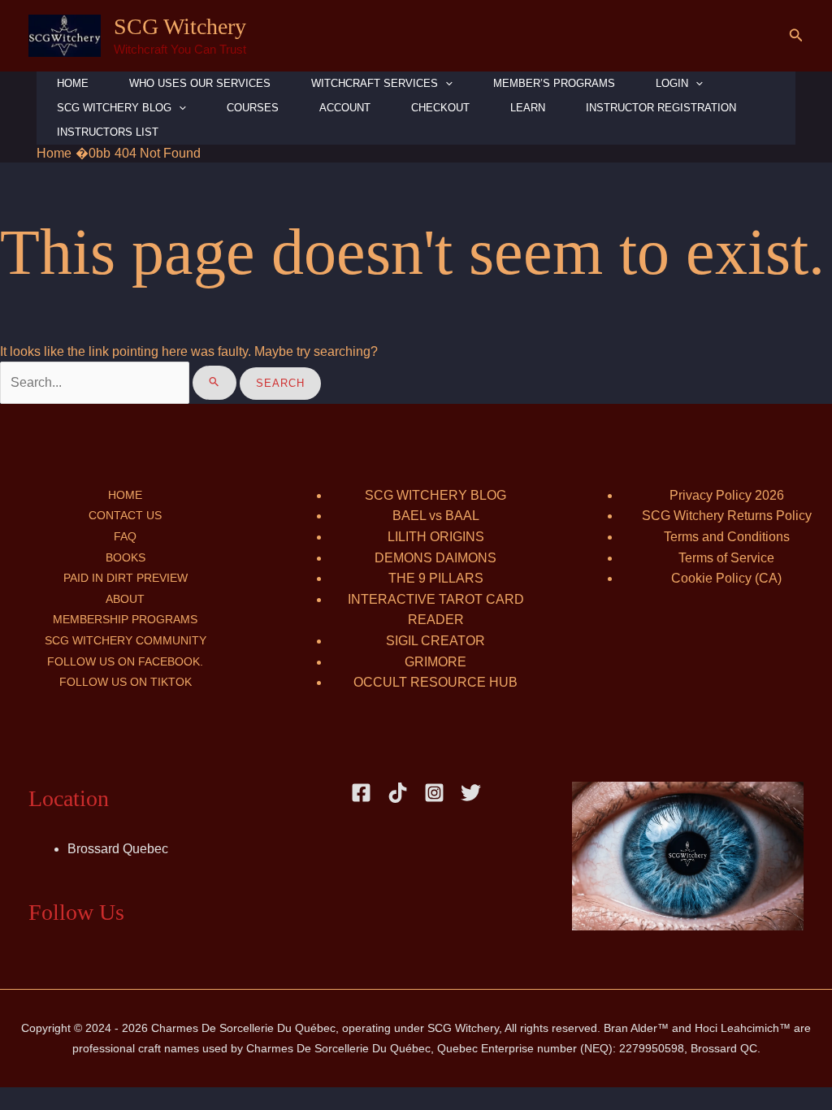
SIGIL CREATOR (435, 641)
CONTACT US (125, 515)
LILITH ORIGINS (436, 537)
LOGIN (672, 83)
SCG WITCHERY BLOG (435, 495)
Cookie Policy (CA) (726, 578)
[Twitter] (471, 793)
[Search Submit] (214, 383)
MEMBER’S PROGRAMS (554, 83)
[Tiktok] (398, 793)
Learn (527, 108)
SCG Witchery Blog (114, 108)
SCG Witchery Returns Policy (727, 515)
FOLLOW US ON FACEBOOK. (125, 661)
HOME (73, 83)
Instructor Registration (661, 108)
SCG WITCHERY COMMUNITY (125, 640)
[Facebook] (361, 793)
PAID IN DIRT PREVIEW (125, 577)
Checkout (440, 108)
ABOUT (125, 598)
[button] (796, 35)
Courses (253, 108)
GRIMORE (435, 662)
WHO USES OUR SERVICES (200, 83)
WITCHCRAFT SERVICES (374, 83)
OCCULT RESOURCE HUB (435, 682)
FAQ (125, 536)
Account (344, 108)
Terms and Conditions (727, 537)
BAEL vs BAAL (435, 515)
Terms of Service (726, 558)
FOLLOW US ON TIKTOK (125, 681)
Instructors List (107, 132)
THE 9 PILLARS (435, 578)
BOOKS (125, 557)
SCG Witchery (180, 26)
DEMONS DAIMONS (435, 558)
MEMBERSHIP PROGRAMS (125, 619)
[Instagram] (434, 793)
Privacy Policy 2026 (727, 495)
